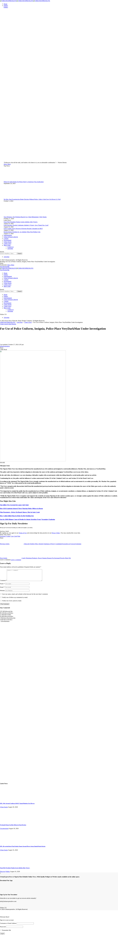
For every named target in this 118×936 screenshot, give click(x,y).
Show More (10, 265)
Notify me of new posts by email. (12, 600)
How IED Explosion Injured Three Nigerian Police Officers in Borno (21, 508)
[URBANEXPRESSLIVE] (25, 1)
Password (3, 926)
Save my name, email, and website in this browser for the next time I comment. (25, 594)
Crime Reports (12, 324)
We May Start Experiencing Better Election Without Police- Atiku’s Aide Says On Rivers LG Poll (32, 199)
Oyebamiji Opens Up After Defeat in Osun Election (13, 825)
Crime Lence (4, 324)
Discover (2, 871)
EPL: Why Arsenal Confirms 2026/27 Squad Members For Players (17, 803)
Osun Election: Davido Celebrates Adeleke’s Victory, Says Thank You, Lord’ (26, 225)
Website (2, 590)
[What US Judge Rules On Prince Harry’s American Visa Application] (11, 180)
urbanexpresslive (5, 346)
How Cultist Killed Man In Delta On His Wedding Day (17, 516)
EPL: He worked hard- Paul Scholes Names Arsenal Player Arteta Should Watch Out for (22, 846)
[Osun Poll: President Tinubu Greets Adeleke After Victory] (7, 864)
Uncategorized (4, 828)
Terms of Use (23, 533)
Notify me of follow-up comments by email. (15, 597)
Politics (6, 7)
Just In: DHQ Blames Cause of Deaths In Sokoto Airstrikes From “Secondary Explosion (27, 519)
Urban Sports (4, 807)
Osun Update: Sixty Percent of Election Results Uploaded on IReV (23, 228)
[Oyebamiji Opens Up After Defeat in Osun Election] (7, 821)
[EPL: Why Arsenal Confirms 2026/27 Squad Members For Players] (7, 800)
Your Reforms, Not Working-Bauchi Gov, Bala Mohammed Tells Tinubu (25, 217)
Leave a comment (16, 560)
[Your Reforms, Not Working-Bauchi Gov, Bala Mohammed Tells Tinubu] (11, 215)
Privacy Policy (56, 533)
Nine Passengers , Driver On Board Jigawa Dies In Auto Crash (20, 512)
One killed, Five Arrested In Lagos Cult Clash (14, 505)
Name (2, 583)
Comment (3, 580)
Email (2, 587)
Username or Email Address (8, 923)
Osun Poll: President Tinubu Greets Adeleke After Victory (21, 222)
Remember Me (6, 930)
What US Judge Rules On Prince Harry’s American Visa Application (24, 182)
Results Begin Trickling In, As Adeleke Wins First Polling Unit (22, 232)
